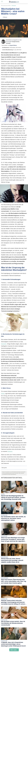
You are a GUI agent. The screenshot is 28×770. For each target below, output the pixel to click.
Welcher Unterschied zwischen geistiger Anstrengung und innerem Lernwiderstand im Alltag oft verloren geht (13, 602)
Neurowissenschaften (6, 5)
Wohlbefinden (4, 557)
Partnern (10, 451)
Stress (3, 393)
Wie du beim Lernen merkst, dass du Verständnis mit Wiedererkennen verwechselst (13, 623)
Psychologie (4, 515)
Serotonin (3, 344)
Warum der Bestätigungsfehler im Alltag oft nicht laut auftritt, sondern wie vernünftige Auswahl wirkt (13, 497)
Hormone (14, 5)
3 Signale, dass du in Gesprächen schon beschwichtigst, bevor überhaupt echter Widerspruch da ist (13, 644)
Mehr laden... (14, 650)
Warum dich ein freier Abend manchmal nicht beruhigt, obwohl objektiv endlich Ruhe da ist (12, 560)
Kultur (2, 494)
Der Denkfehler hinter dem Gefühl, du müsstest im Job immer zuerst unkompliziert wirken (13, 518)
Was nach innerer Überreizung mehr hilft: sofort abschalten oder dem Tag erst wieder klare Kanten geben (13, 581)
